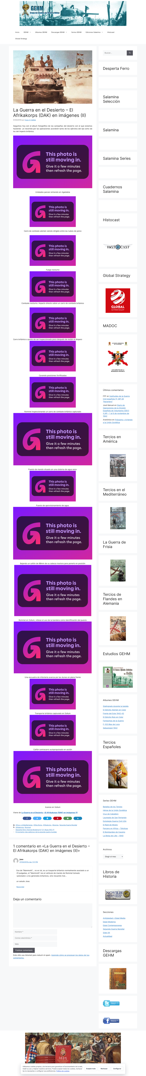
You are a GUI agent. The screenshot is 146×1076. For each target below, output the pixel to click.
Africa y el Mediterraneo (24, 825)
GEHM (26, 32)
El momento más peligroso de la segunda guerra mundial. (36, 832)
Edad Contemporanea (112, 925)
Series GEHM (76, 32)
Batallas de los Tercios (112, 807)
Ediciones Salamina (93, 32)
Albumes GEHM (41, 32)
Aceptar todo (91, 1069)
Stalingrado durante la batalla (115, 706)
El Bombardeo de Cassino (114, 832)
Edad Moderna (109, 922)
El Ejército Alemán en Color (114, 710)
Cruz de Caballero (110, 814)
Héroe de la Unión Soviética (115, 810)
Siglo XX (106, 933)
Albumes (55, 825)
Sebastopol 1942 (110, 728)
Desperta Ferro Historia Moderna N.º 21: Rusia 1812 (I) (35, 830)
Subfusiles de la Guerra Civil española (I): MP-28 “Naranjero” (116, 399)
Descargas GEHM (57, 32)
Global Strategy (21, 39)
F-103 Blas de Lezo (111, 724)
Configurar (117, 1069)
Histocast (110, 32)
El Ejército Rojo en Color (113, 717)
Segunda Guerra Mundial (68, 825)
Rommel (28, 827)
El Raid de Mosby (110, 825)
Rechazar (104, 1069)
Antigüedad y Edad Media (114, 918)
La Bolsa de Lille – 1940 (113, 836)
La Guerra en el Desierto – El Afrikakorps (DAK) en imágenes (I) (49, 813)
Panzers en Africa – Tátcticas (115, 828)
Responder (20, 887)
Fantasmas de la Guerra (113, 721)
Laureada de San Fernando (114, 818)
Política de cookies (62, 1071)
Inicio (17, 32)
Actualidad (107, 936)
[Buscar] (130, 53)
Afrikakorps (47, 825)
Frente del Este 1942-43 (113, 713)
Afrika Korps (37, 825)
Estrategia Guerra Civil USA (114, 821)
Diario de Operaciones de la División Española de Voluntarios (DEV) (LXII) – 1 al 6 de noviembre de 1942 (116, 410)
